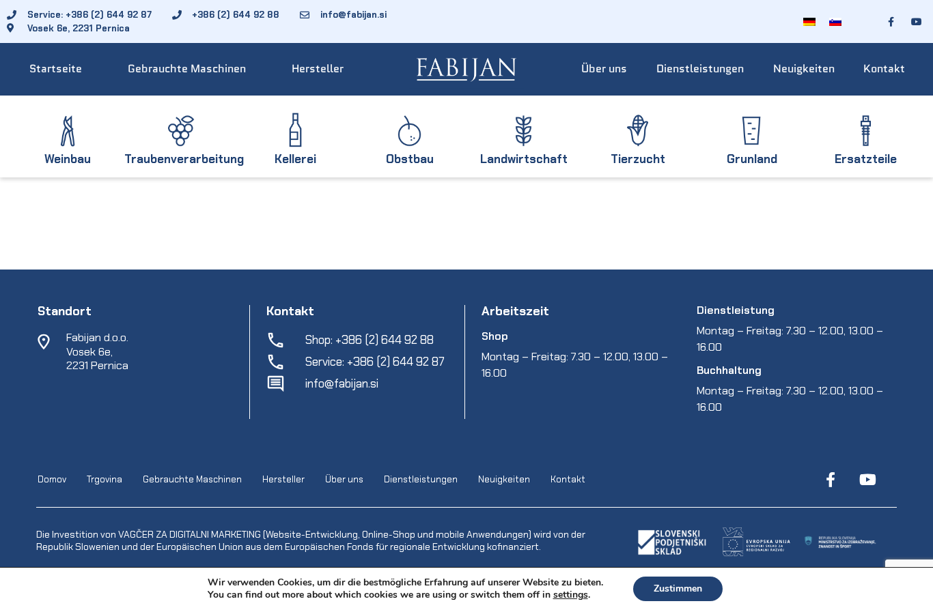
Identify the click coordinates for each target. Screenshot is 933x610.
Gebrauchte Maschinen (187, 68)
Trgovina (104, 479)
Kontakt (884, 68)
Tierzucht (638, 158)
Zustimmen (678, 588)
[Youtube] (867, 480)
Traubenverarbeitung (184, 158)
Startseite (55, 68)
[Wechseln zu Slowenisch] (835, 21)
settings (570, 595)
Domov (52, 479)
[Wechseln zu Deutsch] (809, 21)
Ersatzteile (866, 158)
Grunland (752, 158)
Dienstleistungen (700, 68)
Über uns (604, 68)
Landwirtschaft (524, 158)
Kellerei (295, 158)
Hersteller (318, 68)
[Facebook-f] (831, 480)
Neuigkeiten (804, 68)
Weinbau (67, 158)
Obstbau (410, 158)
